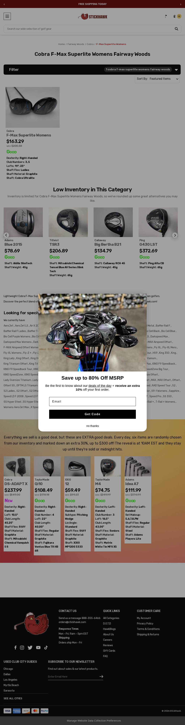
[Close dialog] (143, 298)
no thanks (92, 425)
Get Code (92, 414)
